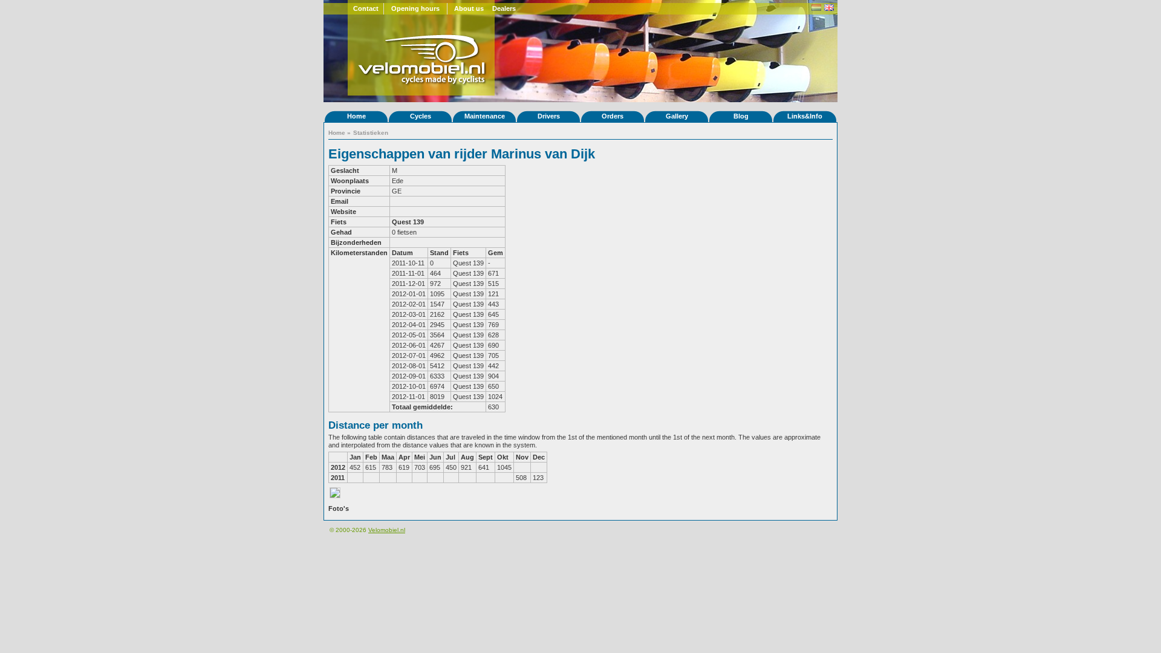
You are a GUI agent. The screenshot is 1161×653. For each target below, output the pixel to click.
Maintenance (484, 116)
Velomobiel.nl (386, 530)
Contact (366, 8)
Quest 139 (408, 222)
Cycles (420, 116)
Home (356, 116)
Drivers (549, 116)
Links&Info (804, 116)
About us (469, 8)
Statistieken (370, 132)
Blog (741, 116)
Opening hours (415, 8)
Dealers (504, 8)
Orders (612, 116)
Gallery (677, 116)
